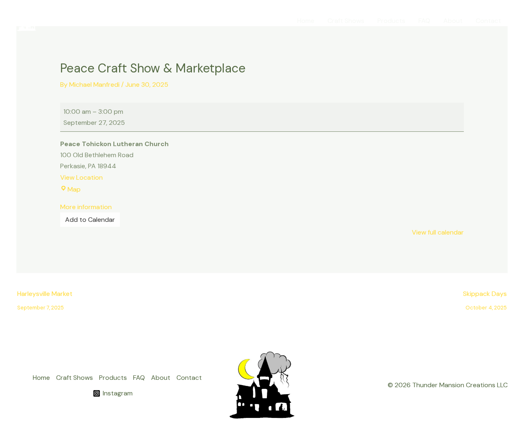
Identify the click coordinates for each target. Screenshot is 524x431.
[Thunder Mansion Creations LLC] (26, 20)
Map (74, 189)
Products (391, 20)
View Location (81, 177)
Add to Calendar (90, 219)
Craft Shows (346, 20)
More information (86, 207)
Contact (488, 20)
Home (305, 20)
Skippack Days (485, 295)
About (453, 20)
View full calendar (438, 232)
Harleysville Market (44, 295)
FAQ (424, 20)
